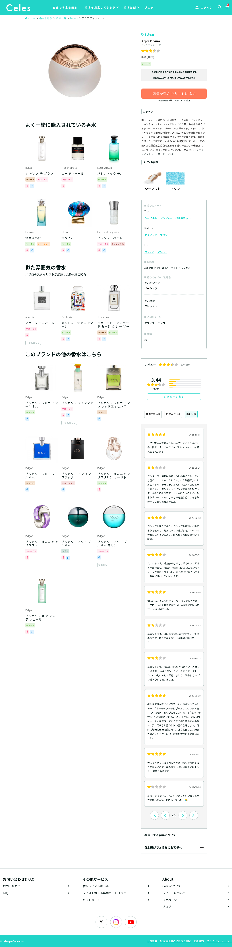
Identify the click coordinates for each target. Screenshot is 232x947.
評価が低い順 (173, 414)
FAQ (5, 893)
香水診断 (130, 7)
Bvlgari (150, 34)
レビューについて (174, 893)
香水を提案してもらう (100, 7)
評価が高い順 (153, 414)
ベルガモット (183, 218)
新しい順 (191, 414)
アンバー (162, 252)
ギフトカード (91, 900)
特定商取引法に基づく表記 (175, 941)
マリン (164, 235)
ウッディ (149, 252)
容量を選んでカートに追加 (174, 93)
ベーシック (150, 288)
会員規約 (199, 941)
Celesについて (171, 886)
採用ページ (169, 900)
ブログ (149, 7)
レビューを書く (174, 396)
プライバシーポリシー (219, 941)
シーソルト (150, 218)
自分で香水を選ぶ (65, 7)
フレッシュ (150, 306)
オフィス (149, 323)
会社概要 (152, 941)
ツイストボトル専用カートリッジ (104, 893)
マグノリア (150, 235)
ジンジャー (166, 218)
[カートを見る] (227, 8)
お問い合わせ (11, 886)
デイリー (163, 323)
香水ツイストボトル (96, 886)
